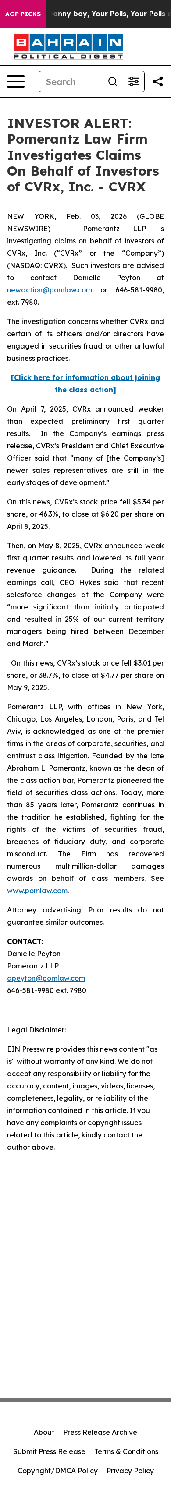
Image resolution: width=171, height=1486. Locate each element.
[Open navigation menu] (16, 81)
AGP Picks (23, 14)
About (44, 1432)
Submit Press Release (49, 1451)
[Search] (112, 81)
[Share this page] (158, 81)
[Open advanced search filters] (133, 81)
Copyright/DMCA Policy (58, 1470)
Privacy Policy (130, 1470)
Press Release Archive (100, 1432)
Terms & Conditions (126, 1451)
